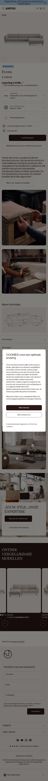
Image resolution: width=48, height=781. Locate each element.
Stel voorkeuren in (24, 415)
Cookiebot (9, 426)
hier (39, 399)
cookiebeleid (27, 396)
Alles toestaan (24, 408)
